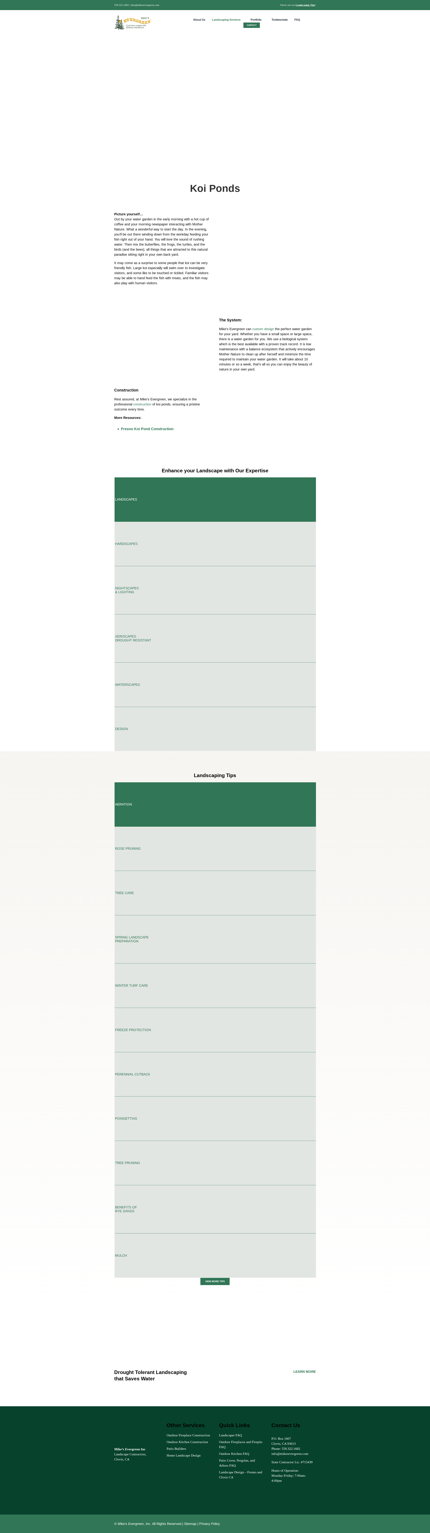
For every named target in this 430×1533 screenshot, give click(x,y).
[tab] (215, 499)
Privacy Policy (209, 1524)
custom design (263, 329)
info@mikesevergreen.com (145, 5)
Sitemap (190, 1524)
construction (142, 404)
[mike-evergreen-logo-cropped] (132, 17)
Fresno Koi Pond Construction (147, 429)
